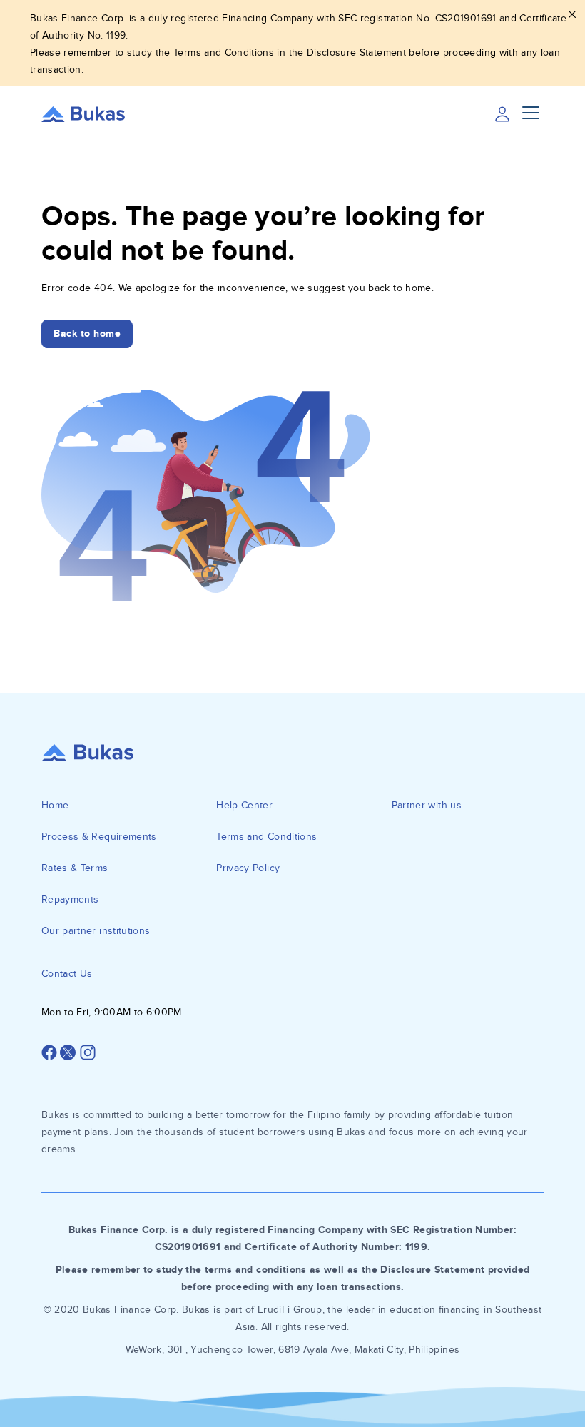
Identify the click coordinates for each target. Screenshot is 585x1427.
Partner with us (427, 805)
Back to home (87, 333)
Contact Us (67, 974)
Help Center (244, 805)
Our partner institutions (95, 931)
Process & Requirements (99, 837)
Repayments (70, 899)
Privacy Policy (248, 868)
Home (54, 805)
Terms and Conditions (266, 837)
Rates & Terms (74, 868)
